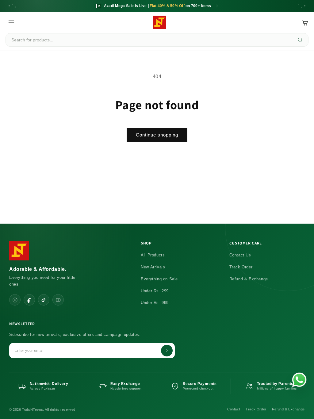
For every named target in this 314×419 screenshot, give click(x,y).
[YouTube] (58, 300)
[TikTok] (43, 300)
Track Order (241, 267)
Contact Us (240, 255)
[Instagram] (15, 300)
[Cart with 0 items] (304, 22)
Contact (233, 409)
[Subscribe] (167, 350)
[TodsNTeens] (159, 22)
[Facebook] (29, 300)
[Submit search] (300, 39)
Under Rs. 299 (155, 291)
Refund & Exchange (248, 279)
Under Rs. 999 (155, 302)
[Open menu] (11, 22)
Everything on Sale (159, 279)
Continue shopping (157, 134)
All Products (153, 255)
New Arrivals (153, 267)
